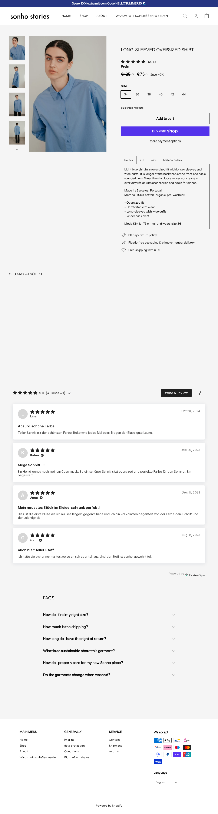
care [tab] (154, 160)
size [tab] (142, 160)
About (101, 16)
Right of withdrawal (77, 757)
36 (137, 94)
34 (126, 94)
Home (66, 16)
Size (124, 86)
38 (149, 94)
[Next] (17, 148)
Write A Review (176, 393)
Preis (125, 66)
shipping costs (134, 107)
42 (172, 94)
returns (114, 751)
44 (183, 94)
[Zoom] (67, 94)
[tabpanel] (165, 196)
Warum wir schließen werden (142, 16)
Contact (114, 739)
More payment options (165, 141)
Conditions (71, 751)
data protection (74, 745)
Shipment (115, 745)
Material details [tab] (172, 160)
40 (160, 94)
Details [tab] (128, 160)
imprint (69, 739)
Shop (84, 16)
